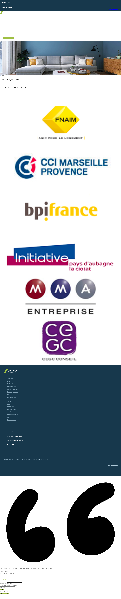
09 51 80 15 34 (6, 3)
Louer (4, 20)
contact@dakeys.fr (7, 7)
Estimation (6, 23)
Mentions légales (29, 459)
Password (3, 585)
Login (2, 589)
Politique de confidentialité (41, 459)
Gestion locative (7, 29)
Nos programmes (7, 32)
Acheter (5, 16)
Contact (5, 35)
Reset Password (4, 593)
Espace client (8, 38)
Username (3, 583)
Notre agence (7, 26)
